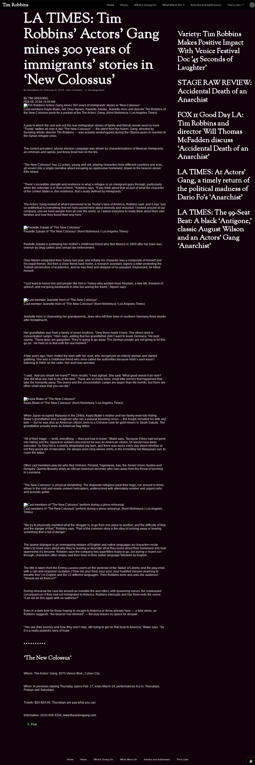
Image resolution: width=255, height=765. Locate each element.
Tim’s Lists (234, 4)
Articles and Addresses (206, 4)
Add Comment (74, 90)
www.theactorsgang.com (79, 715)
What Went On (172, 4)
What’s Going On (145, 4)
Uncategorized (96, 90)
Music (124, 4)
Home (110, 4)
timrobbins (33, 90)
